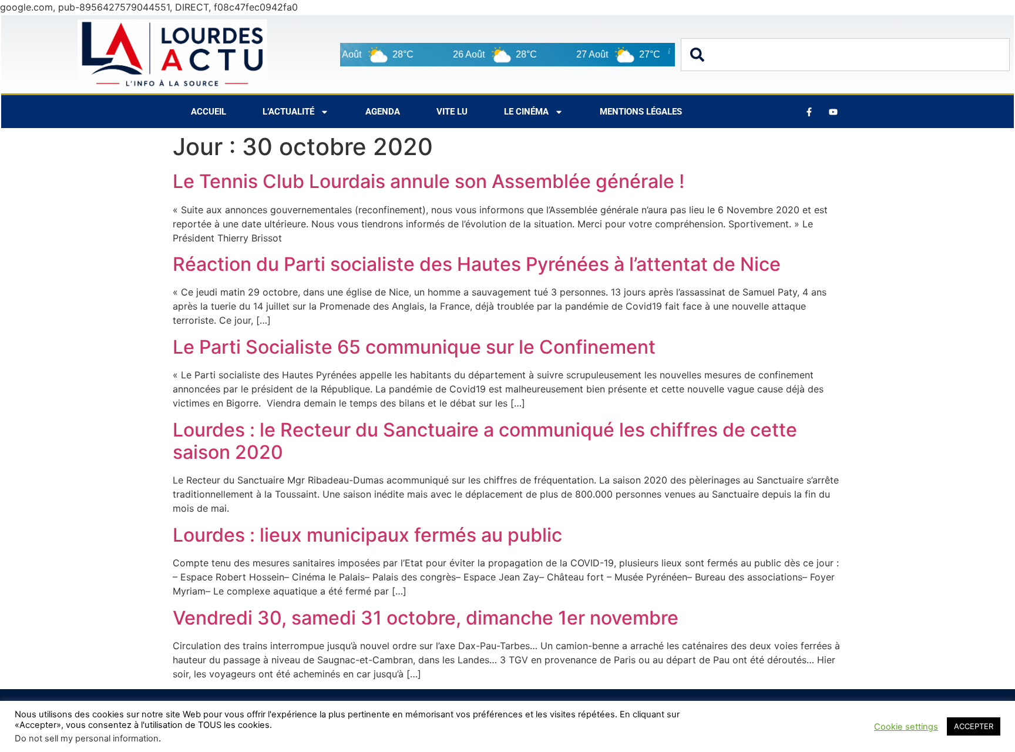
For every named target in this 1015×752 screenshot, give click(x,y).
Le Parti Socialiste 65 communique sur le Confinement (414, 346)
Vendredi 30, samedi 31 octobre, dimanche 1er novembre (425, 617)
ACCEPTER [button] (973, 726)
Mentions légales (641, 111)
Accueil (208, 111)
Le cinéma (526, 111)
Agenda (382, 111)
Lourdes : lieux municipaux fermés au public (367, 534)
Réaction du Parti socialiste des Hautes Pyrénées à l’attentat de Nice (477, 264)
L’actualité (288, 111)
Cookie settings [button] (906, 726)
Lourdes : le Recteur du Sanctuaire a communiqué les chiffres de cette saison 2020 (485, 441)
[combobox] (845, 54)
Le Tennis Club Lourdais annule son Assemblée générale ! (428, 181)
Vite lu (452, 111)
